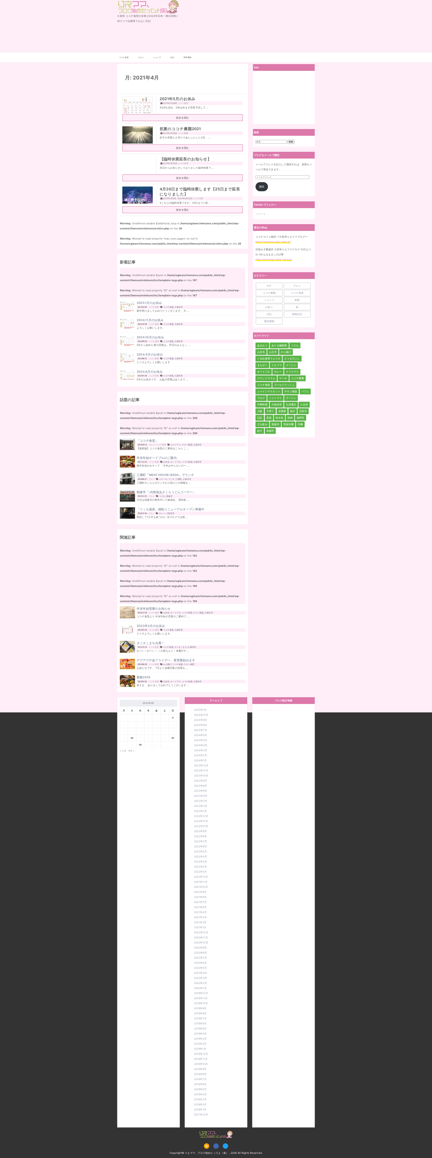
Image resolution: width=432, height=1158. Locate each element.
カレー (162, 513)
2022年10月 (201, 826)
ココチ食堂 (124, 57)
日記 (172, 57)
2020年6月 (200, 962)
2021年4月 (200, 912)
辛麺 (300, 424)
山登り (269, 307)
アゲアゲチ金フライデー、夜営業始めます (166, 660)
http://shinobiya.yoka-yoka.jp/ (273, 259)
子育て (270, 411)
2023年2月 (200, 806)
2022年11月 (201, 821)
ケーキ (283, 378)
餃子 (259, 430)
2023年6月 (200, 790)
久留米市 (179, 307)
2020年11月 (201, 937)
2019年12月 (201, 993)
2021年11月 (201, 881)
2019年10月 (201, 1003)
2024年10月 (201, 714)
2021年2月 (200, 922)
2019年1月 (200, 1048)
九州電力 (291, 404)
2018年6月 (200, 1084)
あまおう (262, 345)
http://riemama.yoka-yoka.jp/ (273, 241)
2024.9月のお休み (150, 354)
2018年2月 (200, 1104)
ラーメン (291, 398)
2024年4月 (200, 745)
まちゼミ (262, 365)
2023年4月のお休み (151, 626)
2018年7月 (200, 1079)
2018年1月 (200, 1109)
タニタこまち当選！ (150, 643)
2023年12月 (201, 765)
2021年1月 (200, 927)
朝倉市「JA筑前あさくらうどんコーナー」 (166, 492)
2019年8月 (200, 1013)
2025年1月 (200, 709)
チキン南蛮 (187, 445)
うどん (162, 496)
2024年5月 (200, 740)
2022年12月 (201, 816)
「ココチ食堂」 (147, 440)
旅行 (292, 411)
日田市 (303, 411)
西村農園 (187, 57)
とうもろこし (292, 358)
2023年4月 (200, 795)
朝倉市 (169, 496)
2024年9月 (200, 720)
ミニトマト (275, 398)
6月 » (131, 750)
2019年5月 (200, 1028)
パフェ (305, 391)
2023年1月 (200, 811)
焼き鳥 (279, 417)
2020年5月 (200, 967)
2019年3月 (200, 1038)
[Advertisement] (249, 26)
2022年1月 (200, 871)
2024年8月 (200, 725)
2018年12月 (201, 1053)
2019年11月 (201, 998)
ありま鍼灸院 (279, 345)
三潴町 (179, 479)
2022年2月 (200, 866)
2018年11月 (201, 1059)
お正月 (273, 352)
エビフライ (175, 445)
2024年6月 (200, 735)
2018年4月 (200, 1094)
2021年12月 (201, 876)
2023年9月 (200, 780)
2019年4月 (200, 1033)
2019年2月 (200, 1043)
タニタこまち (180, 647)
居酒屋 (282, 411)
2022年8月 (200, 836)
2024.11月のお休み (150, 320)
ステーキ (163, 479)
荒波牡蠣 (288, 424)
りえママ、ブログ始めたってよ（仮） (216, 1136)
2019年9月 (200, 1008)
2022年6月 (200, 846)
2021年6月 (200, 907)
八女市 (304, 404)
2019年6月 (200, 1023)
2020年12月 (201, 932)
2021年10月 (201, 886)
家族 (297, 300)
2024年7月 (200, 730)
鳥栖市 (270, 430)
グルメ (141, 57)
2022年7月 (200, 841)
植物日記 (297, 314)
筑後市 (275, 424)
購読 (261, 186)
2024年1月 (200, 760)
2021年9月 (200, 892)
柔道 (269, 417)
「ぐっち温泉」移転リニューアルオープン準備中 (170, 509)
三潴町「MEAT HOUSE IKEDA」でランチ (165, 475)
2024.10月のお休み (150, 337)
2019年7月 (200, 1018)
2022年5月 (200, 851)
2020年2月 (200, 983)
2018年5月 (200, 1089)
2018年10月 (201, 1064)
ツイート (260, 214)
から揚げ (167, 664)
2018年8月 (200, 1074)
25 (172, 738)
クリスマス (292, 371)
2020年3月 (200, 978)
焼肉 (289, 417)
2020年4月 (200, 973)
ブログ (261, 398)
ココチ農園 (269, 292)
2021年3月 (200, 917)
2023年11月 (201, 770)
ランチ (171, 479)
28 (140, 744)
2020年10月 (201, 942)
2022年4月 (200, 856)
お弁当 (166, 462)
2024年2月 (200, 755)
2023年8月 (200, 785)
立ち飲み (262, 424)
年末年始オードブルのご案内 (157, 458)
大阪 (259, 411)
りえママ (277, 365)
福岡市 (300, 417)
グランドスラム (266, 378)
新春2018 (143, 677)
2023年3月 (200, 800)
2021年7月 (200, 902)
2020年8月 (200, 952)
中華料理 (262, 404)
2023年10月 (201, 775)
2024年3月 (200, 750)
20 (132, 738)
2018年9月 (200, 1069)
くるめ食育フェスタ (268, 358)
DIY (269, 285)
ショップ (157, 57)
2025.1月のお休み (149, 303)
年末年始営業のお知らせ (153, 608)
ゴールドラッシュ (284, 384)
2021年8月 (200, 897)
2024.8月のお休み (150, 371)
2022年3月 (200, 861)
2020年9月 (200, 947)
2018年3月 (200, 1099)
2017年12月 (201, 1114)
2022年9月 (200, 831)
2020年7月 (200, 957)
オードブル (175, 462)
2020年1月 (200, 988)
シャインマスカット (268, 391)
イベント (291, 365)
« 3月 (123, 750)
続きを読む (182, 117)
